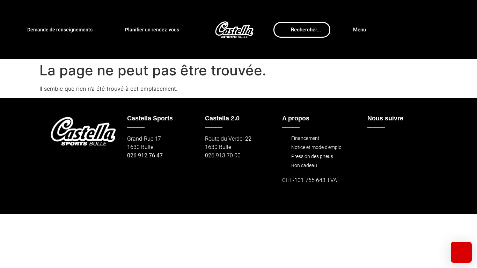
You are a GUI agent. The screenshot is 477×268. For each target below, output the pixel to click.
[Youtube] (404, 142)
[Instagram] (389, 142)
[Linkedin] (419, 142)
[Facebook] (374, 142)
